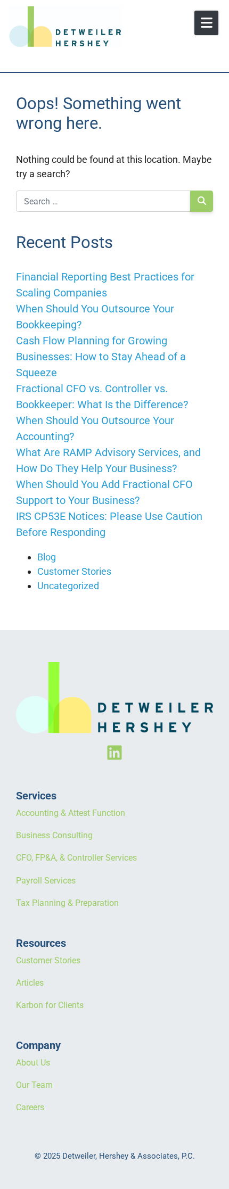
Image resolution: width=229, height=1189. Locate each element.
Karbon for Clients (50, 1005)
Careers (30, 1107)
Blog (46, 557)
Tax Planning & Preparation (67, 903)
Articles (30, 983)
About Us (33, 1063)
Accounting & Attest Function (70, 813)
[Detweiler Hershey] (88, 26)
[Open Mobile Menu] (206, 23)
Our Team (34, 1085)
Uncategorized (68, 585)
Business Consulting (54, 835)
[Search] (201, 201)
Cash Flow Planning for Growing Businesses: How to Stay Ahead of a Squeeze (101, 356)
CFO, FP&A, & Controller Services (76, 858)
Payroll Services (46, 881)
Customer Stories (74, 571)
